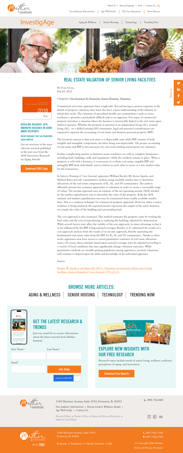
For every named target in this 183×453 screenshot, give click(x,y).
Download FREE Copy (36, 168)
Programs (62, 444)
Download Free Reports (116, 373)
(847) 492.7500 (154, 433)
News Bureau (153, 11)
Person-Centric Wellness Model (104, 407)
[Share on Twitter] (178, 83)
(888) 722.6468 (155, 400)
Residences (76, 444)
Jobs (110, 444)
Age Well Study (108, 11)
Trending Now (151, 22)
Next (140, 6)
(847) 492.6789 (154, 437)
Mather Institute (22, 8)
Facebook (155, 417)
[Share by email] (178, 102)
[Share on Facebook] (178, 96)
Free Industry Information (82, 11)
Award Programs (126, 6)
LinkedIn (149, 417)
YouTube (161, 417)
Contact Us (151, 6)
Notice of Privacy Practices (105, 416)
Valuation (125, 99)
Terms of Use (81, 416)
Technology (131, 22)
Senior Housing (110, 22)
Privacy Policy (63, 416)
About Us (112, 6)
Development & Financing (85, 99)
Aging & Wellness (87, 22)
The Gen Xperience (131, 11)
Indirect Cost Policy (66, 420)
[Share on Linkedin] (178, 89)
